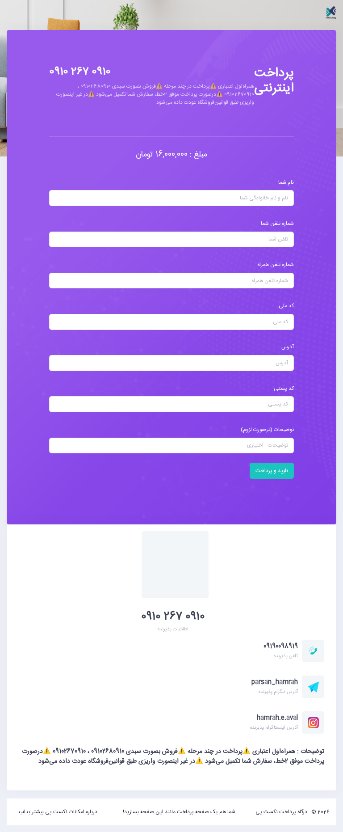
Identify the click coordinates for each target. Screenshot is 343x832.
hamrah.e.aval (277, 718)
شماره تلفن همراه (275, 264)
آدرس (287, 346)
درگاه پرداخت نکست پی (281, 811)
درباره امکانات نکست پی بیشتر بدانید (57, 811)
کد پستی (284, 388)
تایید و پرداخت (271, 470)
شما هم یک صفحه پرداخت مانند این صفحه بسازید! (179, 811)
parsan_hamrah (274, 682)
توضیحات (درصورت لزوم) (267, 429)
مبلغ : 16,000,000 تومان (171, 154)
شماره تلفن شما (277, 223)
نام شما (286, 182)
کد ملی (286, 305)
